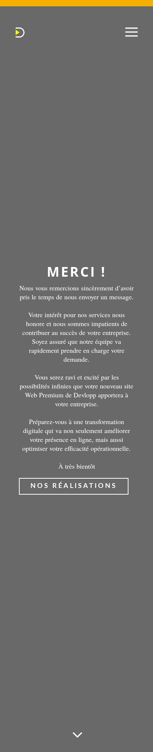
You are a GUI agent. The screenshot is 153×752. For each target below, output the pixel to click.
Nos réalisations (73, 486)
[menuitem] (20, 32)
